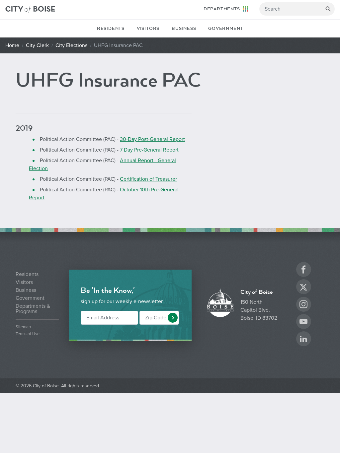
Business (184, 28)
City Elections (71, 45)
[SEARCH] (328, 9)
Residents (111, 28)
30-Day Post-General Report (152, 139)
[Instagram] (303, 305)
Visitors (148, 28)
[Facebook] (303, 270)
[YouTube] (303, 322)
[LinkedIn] (303, 340)
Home (12, 45)
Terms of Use (28, 334)
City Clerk (37, 45)
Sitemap (23, 327)
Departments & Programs (33, 308)
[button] (173, 318)
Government (225, 28)
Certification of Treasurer (148, 179)
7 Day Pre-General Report (149, 150)
